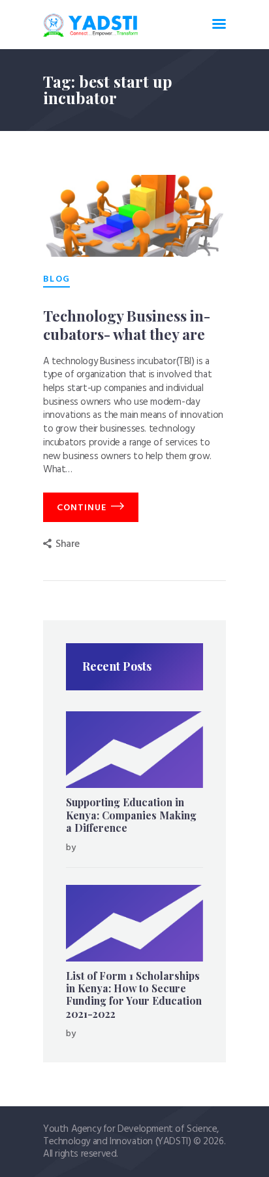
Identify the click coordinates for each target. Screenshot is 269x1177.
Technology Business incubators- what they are (126, 325)
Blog (56, 279)
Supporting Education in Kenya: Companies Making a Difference (131, 815)
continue (81, 507)
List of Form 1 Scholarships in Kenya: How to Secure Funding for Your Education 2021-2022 (134, 994)
